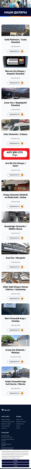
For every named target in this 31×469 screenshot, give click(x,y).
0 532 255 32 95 (15, 233)
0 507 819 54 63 (15, 46)
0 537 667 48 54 (15, 201)
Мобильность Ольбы (21, 421)
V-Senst (18, 428)
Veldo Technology (5, 426)
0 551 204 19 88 (15, 325)
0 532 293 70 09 (15, 170)
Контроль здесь (20, 423)
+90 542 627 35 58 (15, 357)
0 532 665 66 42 (15, 262)
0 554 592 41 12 (15, 138)
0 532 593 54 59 (15, 388)
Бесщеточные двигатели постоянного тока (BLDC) (7, 448)
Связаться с (4, 428)
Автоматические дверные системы (7, 440)
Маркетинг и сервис (6, 423)
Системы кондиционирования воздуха (6, 444)
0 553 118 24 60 (15, 109)
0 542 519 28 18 (15, 294)
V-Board (18, 426)
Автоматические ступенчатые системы (6, 436)
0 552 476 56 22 (15, 78)
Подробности (14, 51)
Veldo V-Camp (19, 419)
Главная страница (5, 419)
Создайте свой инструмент (8, 421)
